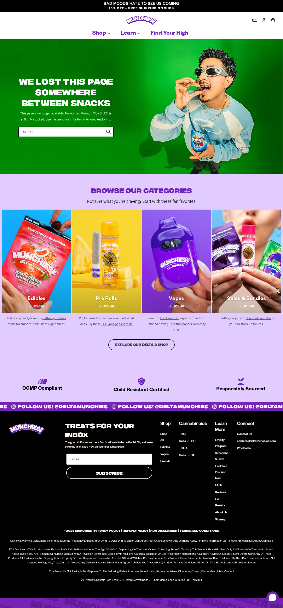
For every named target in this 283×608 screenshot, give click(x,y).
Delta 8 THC (187, 455)
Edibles (165, 447)
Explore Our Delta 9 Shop (141, 344)
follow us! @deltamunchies (60, 406)
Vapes (164, 454)
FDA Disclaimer (163, 530)
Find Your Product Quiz (221, 472)
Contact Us (244, 434)
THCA (183, 448)
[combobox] (66, 132)
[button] (272, 597)
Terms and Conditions (199, 530)
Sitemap (220, 520)
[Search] (108, 131)
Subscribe (109, 472)
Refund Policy (135, 530)
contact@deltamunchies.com (256, 441)
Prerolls (165, 461)
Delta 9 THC (187, 441)
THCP (183, 434)
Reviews (220, 492)
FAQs (218, 485)
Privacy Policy (107, 530)
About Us (221, 513)
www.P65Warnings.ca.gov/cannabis (252, 541)
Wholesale (244, 448)
